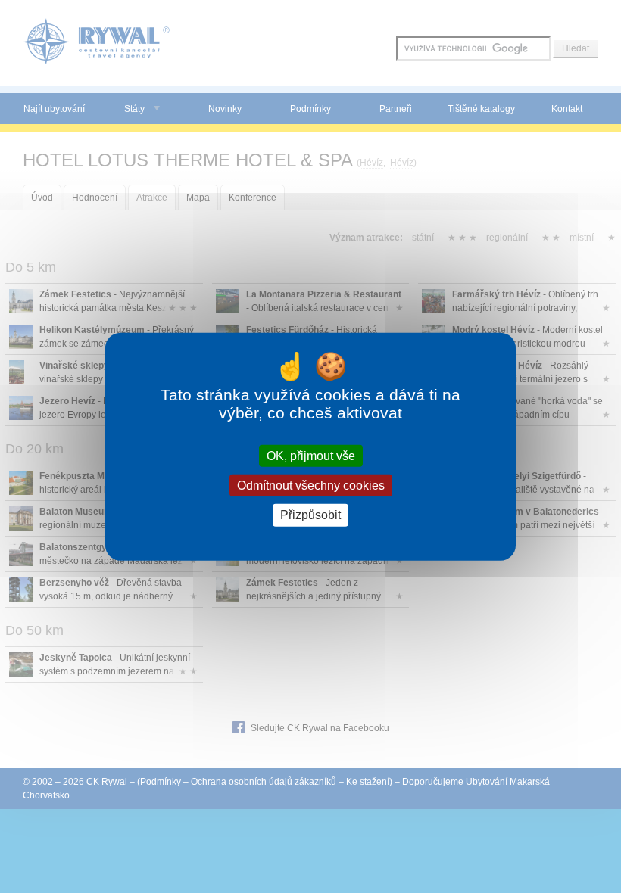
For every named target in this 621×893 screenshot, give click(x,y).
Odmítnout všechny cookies (311, 485)
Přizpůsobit (310, 515)
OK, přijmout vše (311, 456)
